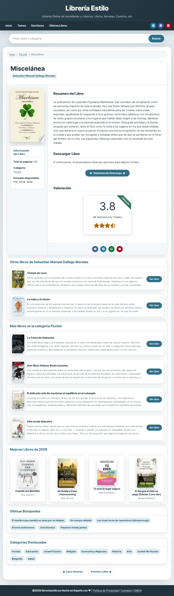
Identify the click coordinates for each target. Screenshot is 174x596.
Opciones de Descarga (107, 173)
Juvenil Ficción (52, 551)
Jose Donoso (47, 527)
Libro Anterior (74, 571)
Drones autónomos (23, 527)
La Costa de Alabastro (40, 337)
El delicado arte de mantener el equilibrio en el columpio (61, 393)
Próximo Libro (99, 571)
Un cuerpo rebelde (81, 520)
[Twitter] (153, 26)
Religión (71, 551)
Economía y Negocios (94, 551)
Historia (116, 551)
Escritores (37, 25)
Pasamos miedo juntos (73, 527)
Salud (31, 558)
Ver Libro (154, 279)
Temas (22, 25)
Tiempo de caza (37, 273)
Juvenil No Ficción (147, 551)
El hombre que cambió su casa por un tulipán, (38, 520)
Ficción (23, 54)
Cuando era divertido (27, 490)
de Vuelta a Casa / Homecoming (67, 493)
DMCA (138, 590)
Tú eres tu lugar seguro (106, 488)
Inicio (8, 25)
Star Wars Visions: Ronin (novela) (47, 365)
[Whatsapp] (111, 249)
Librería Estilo (86, 8)
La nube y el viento (38, 299)
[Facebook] (161, 26)
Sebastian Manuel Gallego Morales (34, 75)
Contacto (126, 590)
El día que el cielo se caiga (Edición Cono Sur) (146, 493)
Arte (129, 551)
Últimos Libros (58, 25)
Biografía (17, 558)
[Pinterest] (168, 26)
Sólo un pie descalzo (39, 421)
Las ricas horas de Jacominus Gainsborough (123, 520)
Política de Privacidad (106, 590)
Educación (32, 551)
